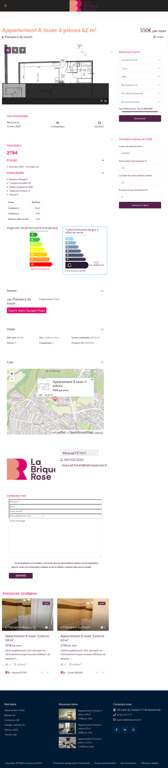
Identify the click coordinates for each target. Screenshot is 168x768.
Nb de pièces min (130, 85)
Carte (10, 362)
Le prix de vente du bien (130, 146)
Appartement (11, 710)
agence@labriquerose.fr (129, 719)
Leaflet (60, 432)
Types (124, 68)
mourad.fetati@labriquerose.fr (84, 465)
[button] (55, 397)
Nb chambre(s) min (130, 102)
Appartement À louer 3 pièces (69, 384)
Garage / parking (12, 724)
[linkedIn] (125, 729)
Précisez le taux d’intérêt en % (133, 190)
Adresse (12, 290)
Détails (11, 329)
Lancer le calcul (140, 205)
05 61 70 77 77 (124, 714)
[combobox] (140, 60)
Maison (8, 729)
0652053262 (74, 460)
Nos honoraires (128, 763)
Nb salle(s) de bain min (132, 93)
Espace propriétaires (105, 763)
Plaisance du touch (18, 37)
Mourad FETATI (74, 453)
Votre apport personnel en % (133, 161)
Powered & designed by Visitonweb (71, 763)
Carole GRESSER (75, 672)
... (17, 658)
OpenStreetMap (81, 432)
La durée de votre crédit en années (135, 175)
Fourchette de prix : (128, 108)
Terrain (8, 734)
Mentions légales (150, 763)
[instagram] (133, 729)
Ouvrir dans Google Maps (26, 310)
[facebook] (116, 729)
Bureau (8, 715)
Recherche (140, 118)
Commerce (10, 720)
